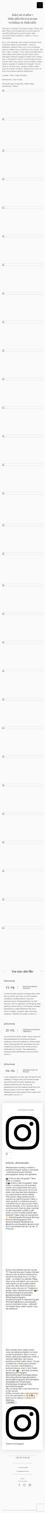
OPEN (40, 5)
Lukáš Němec (26, 1510)
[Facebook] (19, 1486)
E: (17, 1471)
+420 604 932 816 (23, 1467)
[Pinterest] (29, 1486)
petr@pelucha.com (23, 1471)
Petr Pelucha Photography (22, 1498)
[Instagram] (24, 1486)
